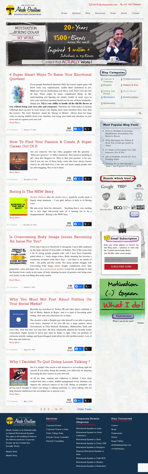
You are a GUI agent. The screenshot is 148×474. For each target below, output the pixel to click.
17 (61, 409)
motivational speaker (54, 268)
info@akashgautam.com (104, 4)
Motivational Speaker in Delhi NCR (91, 458)
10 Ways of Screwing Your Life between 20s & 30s (120, 151)
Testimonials (116, 433)
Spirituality (109, 103)
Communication (131, 79)
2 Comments (14, 401)
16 (56, 409)
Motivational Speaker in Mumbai (89, 462)
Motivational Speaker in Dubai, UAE (91, 443)
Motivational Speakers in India (88, 428)
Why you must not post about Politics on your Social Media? (51, 301)
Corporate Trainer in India (57, 429)
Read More (15, 122)
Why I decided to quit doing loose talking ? (50, 362)
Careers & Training (108, 80)
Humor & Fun (130, 85)
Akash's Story (11, 455)
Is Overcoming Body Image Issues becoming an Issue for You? (51, 239)
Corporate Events (53, 425)
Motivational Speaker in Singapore (90, 447)
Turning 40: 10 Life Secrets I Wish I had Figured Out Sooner (120, 165)
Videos (114, 437)
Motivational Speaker (24, 433)
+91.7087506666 (131, 4)
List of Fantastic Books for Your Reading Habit (120, 158)
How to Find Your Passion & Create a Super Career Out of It (51, 144)
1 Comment (13, 225)
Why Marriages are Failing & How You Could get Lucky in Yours (119, 143)
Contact (114, 425)
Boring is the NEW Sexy (32, 191)
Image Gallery (117, 441)
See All (135, 214)
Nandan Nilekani (38, 196)
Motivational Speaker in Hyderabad (91, 466)
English (107, 85)
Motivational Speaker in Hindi (88, 439)
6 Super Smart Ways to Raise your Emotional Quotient (51, 76)
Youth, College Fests (54, 433)
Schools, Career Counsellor (57, 437)
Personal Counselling (55, 441)
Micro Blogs (129, 91)
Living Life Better (109, 92)
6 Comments (14, 349)
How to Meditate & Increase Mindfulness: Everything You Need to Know (119, 134)
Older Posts (84, 409)
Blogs (113, 429)
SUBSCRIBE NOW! (121, 266)
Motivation (109, 97)
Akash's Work (11, 452)
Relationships (130, 97)
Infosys (65, 196)
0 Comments (14, 130)
